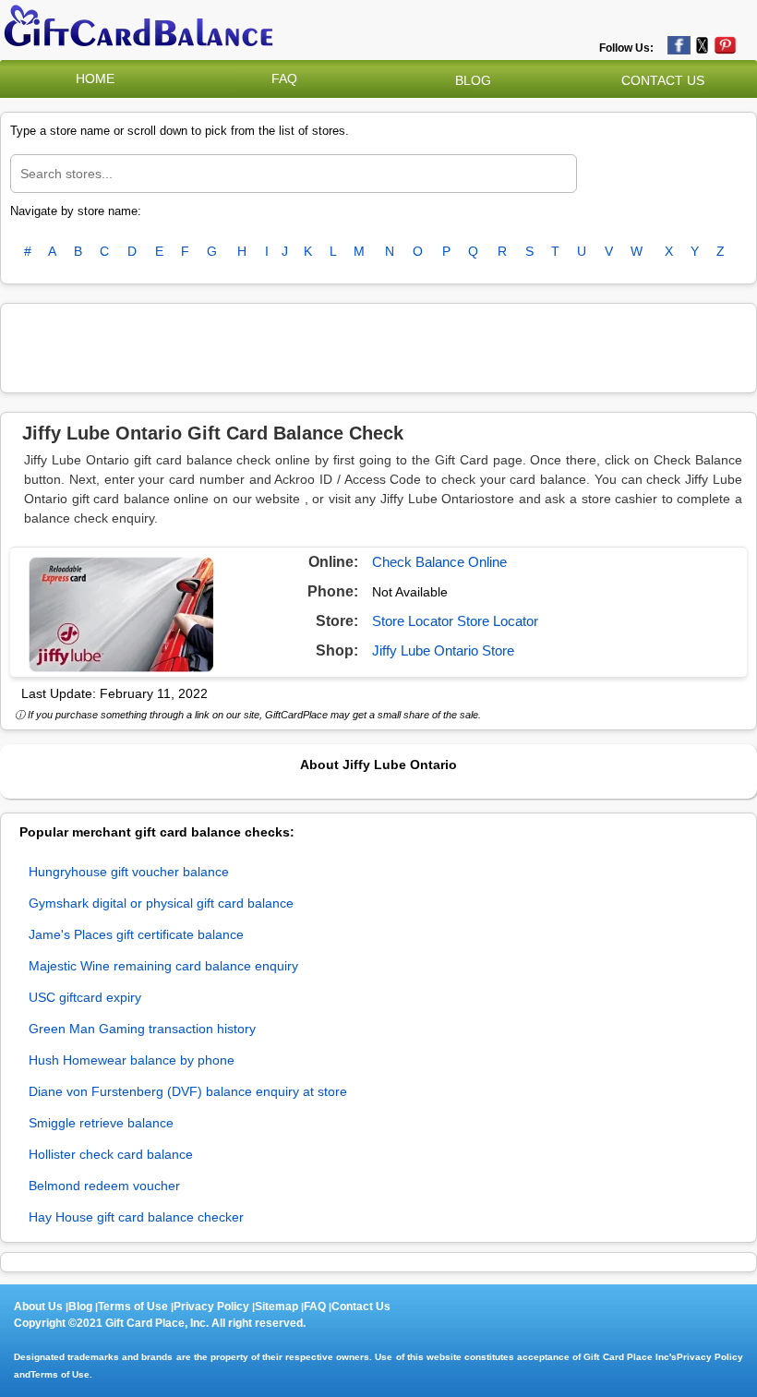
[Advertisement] (378, 345)
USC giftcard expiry (85, 997)
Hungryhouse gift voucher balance (129, 871)
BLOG (473, 80)
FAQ (284, 78)
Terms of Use (133, 1306)
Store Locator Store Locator (455, 621)
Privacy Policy (211, 1306)
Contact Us (361, 1306)
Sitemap (276, 1306)
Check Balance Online (439, 562)
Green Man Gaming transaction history (142, 1028)
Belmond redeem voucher (104, 1185)
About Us (38, 1306)
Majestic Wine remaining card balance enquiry (163, 965)
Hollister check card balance (111, 1154)
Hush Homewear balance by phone (131, 1060)
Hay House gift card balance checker (136, 1217)
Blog (80, 1306)
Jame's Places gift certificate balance (136, 934)
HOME (95, 78)
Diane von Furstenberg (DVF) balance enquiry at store (188, 1091)
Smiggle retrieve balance (101, 1122)
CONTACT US (662, 80)
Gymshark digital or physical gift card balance (161, 903)
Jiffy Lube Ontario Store (443, 650)
